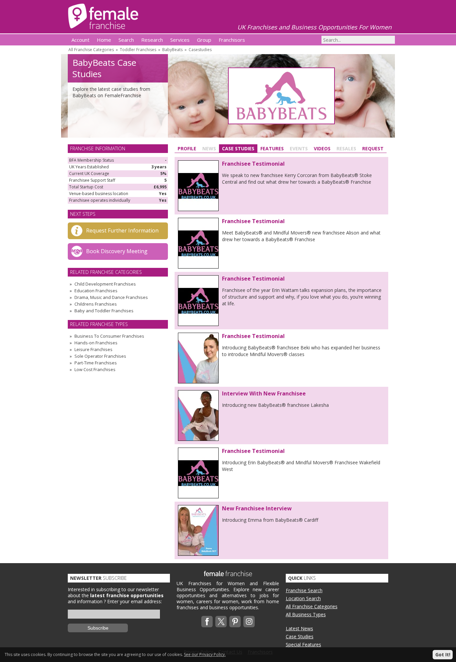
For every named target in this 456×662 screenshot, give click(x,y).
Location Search (303, 598)
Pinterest (235, 621)
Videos (322, 148)
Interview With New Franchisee (264, 393)
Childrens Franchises (95, 304)
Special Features (303, 644)
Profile (187, 148)
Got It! (442, 654)
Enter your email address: (134, 601)
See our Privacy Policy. (205, 654)
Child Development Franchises (105, 284)
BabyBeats (172, 49)
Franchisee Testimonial (253, 163)
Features (272, 148)
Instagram (249, 621)
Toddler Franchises (138, 49)
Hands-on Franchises (96, 343)
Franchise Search (304, 590)
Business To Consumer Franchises (109, 336)
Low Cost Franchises (95, 369)
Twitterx (221, 621)
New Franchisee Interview (257, 508)
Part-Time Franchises (95, 363)
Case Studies (238, 148)
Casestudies (200, 49)
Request (373, 148)
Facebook (207, 621)
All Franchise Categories (91, 49)
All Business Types (306, 614)
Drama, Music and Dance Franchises (111, 297)
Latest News (299, 628)
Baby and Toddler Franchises (104, 311)
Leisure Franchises (93, 349)
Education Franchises (96, 291)
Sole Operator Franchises (100, 356)
